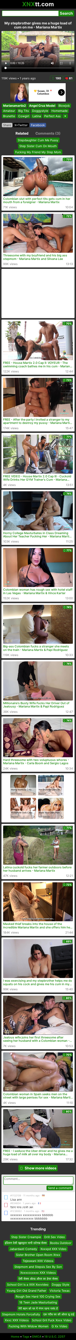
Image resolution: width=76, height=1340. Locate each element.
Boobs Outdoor (60, 1243)
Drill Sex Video (54, 1237)
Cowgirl (23, 116)
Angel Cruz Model (42, 105)
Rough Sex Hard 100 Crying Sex (38, 1296)
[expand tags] (65, 116)
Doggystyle (40, 111)
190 (58, 78)
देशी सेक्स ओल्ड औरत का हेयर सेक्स (38, 1278)
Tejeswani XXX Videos (38, 1261)
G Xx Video (59, 1326)
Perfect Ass (52, 116)
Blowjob (64, 105)
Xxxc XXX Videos (17, 1320)
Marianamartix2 (14, 105)
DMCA (37, 1336)
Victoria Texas (60, 1290)
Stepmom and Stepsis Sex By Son (38, 1267)
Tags (25, 1336)
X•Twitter (21, 125)
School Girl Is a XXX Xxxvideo (28, 1284)
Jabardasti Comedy (23, 1249)
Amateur (9, 111)
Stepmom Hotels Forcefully (21, 1314)
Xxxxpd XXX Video (53, 1249)
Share (7, 125)
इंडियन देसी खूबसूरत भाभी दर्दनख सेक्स (26, 1243)
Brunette (9, 116)
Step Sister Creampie (26, 1237)
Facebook (38, 125)
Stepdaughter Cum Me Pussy (38, 140)
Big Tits (23, 111)
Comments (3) (48, 133)
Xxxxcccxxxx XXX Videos (38, 1272)
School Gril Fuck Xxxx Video (51, 1320)
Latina (36, 116)
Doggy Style (60, 1284)
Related (21, 133)
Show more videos (40, 1168)
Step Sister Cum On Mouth (38, 146)
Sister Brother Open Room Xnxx (38, 1255)
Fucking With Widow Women (28, 1326)
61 (70, 78)
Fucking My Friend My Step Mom (38, 152)
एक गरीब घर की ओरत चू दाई (58, 1314)
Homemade (59, 111)
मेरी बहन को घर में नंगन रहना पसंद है (38, 1308)
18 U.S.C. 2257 (54, 1336)
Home (15, 1336)
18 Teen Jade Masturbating (38, 1302)
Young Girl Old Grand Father (26, 1290)
